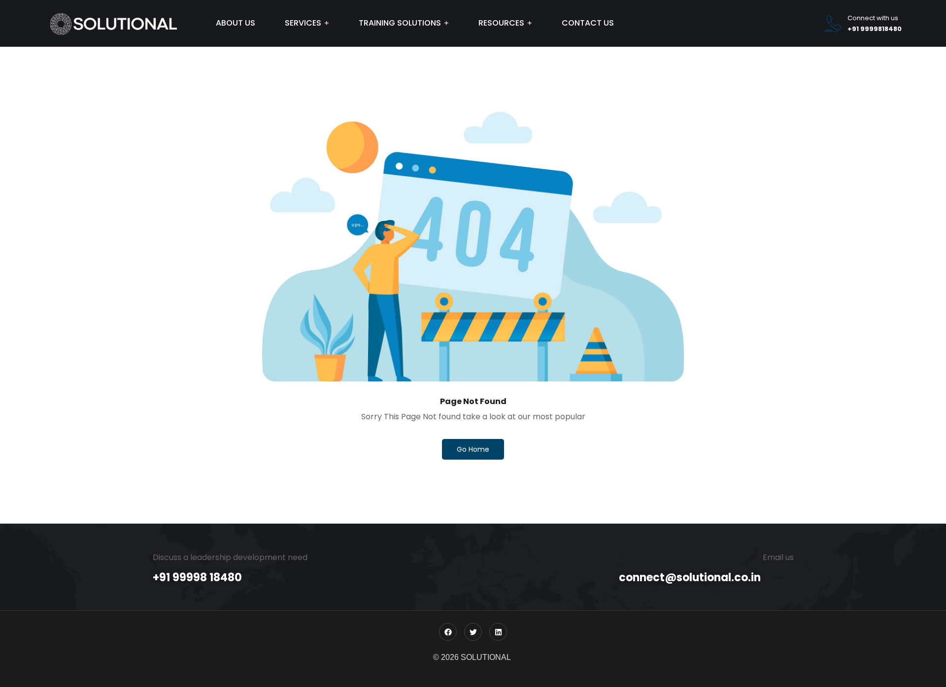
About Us (235, 23)
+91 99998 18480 (197, 577)
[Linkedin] (498, 632)
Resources (501, 23)
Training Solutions (400, 23)
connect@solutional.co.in (690, 577)
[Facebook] (448, 632)
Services (303, 23)
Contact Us (588, 23)
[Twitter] (473, 632)
